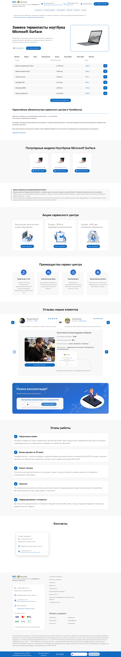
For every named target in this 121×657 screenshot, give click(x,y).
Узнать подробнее (27, 246)
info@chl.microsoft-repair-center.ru (31, 546)
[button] (12, 322)
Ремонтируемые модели (57, 591)
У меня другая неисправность (60, 100)
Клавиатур (71, 623)
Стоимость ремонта (55, 576)
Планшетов (52, 620)
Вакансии (69, 10)
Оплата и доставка (55, 579)
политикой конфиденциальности (52, 407)
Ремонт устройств (50, 10)
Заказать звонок (102, 4)
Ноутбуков (52, 617)
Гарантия (16, 56)
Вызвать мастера (40, 365)
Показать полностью (19, 132)
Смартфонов (72, 620)
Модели (26, 56)
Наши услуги (53, 594)
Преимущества (46, 56)
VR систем (52, 623)
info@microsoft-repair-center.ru (27, 595)
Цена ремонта (61, 10)
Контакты (77, 10)
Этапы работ (80, 56)
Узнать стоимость (34, 48)
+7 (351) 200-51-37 (72, 3)
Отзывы (84, 10)
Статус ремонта (87, 4)
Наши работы (68, 56)
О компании (38, 10)
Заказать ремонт (39, 170)
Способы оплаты (54, 602)
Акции (35, 56)
